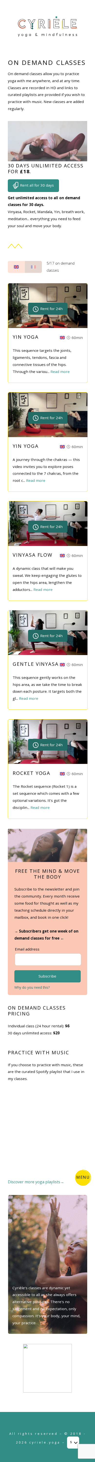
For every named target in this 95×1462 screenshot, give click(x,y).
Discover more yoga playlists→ (36, 1182)
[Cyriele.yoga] (47, 36)
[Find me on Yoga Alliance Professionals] (47, 1391)
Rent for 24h (51, 308)
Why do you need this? (32, 987)
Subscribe (47, 976)
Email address (27, 949)
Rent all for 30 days (36, 185)
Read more (60, 371)
